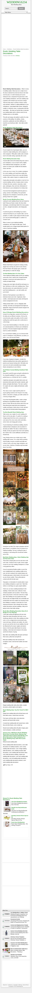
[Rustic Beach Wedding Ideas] (7, 826)
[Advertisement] (16, 30)
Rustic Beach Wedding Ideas (18, 822)
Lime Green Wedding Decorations (19, 801)
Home (4, 49)
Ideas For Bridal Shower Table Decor (19, 948)
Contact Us (10, 984)
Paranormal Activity (15, 919)
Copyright (15, 984)
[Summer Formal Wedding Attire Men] (6, 935)
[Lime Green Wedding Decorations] (7, 805)
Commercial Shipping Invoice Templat (19, 925)
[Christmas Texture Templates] (6, 938)
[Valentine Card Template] (6, 956)
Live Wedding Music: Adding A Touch (19, 912)
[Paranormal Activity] (6, 920)
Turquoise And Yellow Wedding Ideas (19, 942)
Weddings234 (17, 2)
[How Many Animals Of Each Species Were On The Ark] (7, 819)
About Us (5, 984)
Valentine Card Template (16, 954)
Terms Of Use (26, 984)
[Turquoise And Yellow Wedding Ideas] (6, 946)
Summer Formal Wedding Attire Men (19, 931)
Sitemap (20, 984)
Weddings (9, 49)
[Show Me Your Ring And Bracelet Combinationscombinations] (7, 811)
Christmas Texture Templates (17, 937)
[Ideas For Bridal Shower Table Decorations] (6, 952)
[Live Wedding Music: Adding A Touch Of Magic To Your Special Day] (6, 913)
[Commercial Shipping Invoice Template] (6, 926)
